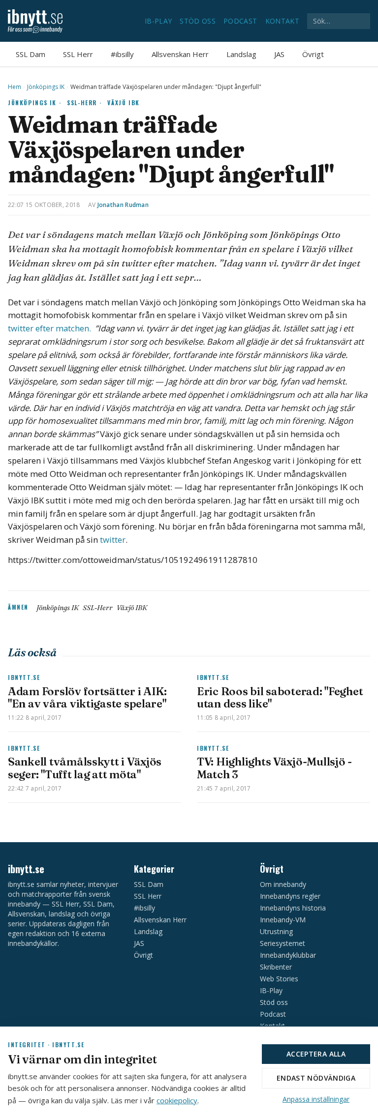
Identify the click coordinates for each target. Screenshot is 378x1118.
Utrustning (276, 931)
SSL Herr (78, 54)
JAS (279, 54)
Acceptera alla (316, 1054)
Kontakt (282, 21)
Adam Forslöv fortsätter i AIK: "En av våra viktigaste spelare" (87, 697)
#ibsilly (122, 54)
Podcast (240, 21)
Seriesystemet (282, 943)
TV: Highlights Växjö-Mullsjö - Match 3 (274, 768)
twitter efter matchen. (50, 328)
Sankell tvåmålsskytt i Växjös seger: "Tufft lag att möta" (84, 768)
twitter (112, 539)
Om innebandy (283, 884)
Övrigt (313, 54)
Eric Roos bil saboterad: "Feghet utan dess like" (280, 697)
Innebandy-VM (283, 919)
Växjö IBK (123, 102)
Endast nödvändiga (316, 1078)
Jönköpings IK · (34, 102)
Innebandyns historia (293, 907)
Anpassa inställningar (316, 1099)
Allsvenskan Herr (180, 54)
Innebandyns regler (290, 896)
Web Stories (279, 978)
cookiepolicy (177, 1100)
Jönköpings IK (45, 87)
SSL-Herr (98, 607)
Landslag (241, 54)
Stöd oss (198, 21)
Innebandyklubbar (288, 955)
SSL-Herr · (84, 102)
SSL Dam (30, 54)
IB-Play (158, 21)
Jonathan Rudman (123, 205)
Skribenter (276, 966)
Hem (14, 87)
